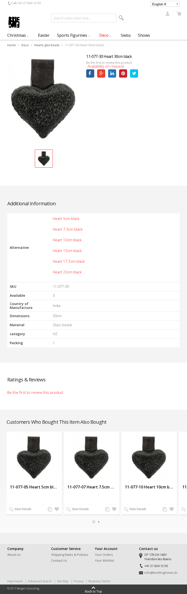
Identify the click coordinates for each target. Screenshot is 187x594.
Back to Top (93, 591)
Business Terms (99, 581)
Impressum (15, 581)
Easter (44, 35)
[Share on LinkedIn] (112, 73)
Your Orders (104, 554)
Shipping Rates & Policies (69, 554)
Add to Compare (49, 509)
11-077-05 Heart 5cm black (34, 487)
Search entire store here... (72, 18)
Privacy (79, 581)
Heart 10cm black (67, 239)
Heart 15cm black (67, 250)
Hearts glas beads (46, 45)
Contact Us (59, 560)
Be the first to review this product (109, 63)
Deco (104, 35)
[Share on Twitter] (134, 73)
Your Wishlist (104, 560)
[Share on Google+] (101, 73)
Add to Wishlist (56, 509)
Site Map (63, 581)
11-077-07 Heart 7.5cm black (91, 487)
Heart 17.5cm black (69, 261)
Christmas (16, 35)
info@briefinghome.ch (160, 572)
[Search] (121, 18)
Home (11, 45)
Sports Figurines (72, 35)
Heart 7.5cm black (68, 229)
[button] (44, 158)
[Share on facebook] (90, 73)
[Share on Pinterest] (123, 73)
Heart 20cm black (67, 272)
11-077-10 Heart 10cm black (149, 487)
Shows (144, 35)
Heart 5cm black (66, 218)
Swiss (126, 35)
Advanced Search (40, 581)
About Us (14, 554)
